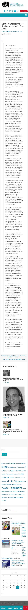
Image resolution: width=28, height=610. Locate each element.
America (4, 31)
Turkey (19, 494)
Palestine (5, 488)
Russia (10, 491)
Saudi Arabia (16, 491)
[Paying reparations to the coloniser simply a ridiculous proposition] (16, 530)
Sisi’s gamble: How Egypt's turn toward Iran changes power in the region (14, 356)
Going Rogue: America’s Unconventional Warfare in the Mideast (13, 379)
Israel (6, 477)
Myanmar (21, 481)
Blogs (4, 467)
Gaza (24, 470)
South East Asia (8, 494)
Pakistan (20, 484)
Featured (17, 470)
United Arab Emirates (7, 497)
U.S (23, 494)
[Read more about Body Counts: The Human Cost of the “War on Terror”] (14, 399)
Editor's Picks (7, 470)
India (19, 474)
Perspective (9, 31)
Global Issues (5, 474)
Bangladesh (23, 463)
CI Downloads (21, 467)
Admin (3, 463)
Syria (15, 494)
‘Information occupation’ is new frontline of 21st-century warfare (19, 523)
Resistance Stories (5, 491)
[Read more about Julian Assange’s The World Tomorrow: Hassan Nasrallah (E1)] (7, 424)
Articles (18, 463)
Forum (21, 470)
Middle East (12, 481)
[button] (26, 15)
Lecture (16, 477)
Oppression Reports (12, 484)
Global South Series (13, 474)
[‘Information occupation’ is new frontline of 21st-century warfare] (6, 525)
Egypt (12, 470)
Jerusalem (11, 477)
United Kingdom (17, 497)
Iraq (3, 477)
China (15, 467)
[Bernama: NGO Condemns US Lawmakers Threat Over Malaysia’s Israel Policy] (16, 551)
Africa (7, 463)
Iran (22, 474)
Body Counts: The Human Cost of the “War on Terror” (13, 414)
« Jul (3, 593)
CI (17, 467)
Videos (4, 500)
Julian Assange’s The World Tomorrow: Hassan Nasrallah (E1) (12, 431)
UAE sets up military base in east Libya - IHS (14, 359)
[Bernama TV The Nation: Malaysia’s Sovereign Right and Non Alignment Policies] (6, 543)
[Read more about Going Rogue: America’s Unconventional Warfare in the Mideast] (6, 373)
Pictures (24, 488)
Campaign (10, 467)
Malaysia (20, 477)
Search (3, 450)
